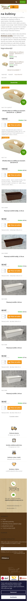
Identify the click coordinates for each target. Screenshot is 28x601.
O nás (4, 519)
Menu (23, 2)
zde (11, 588)
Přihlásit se (5, 558)
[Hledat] (16, 2)
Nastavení (13, 592)
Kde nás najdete (11, 508)
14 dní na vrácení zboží (8, 528)
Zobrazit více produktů (13, 70)
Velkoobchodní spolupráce (13, 505)
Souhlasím (13, 597)
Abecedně (4, 77)
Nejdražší (10, 74)
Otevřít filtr (14, 82)
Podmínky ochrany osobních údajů (11, 524)
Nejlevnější (4, 74)
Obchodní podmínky (8, 521)
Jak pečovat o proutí (7, 526)
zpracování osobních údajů (7, 553)
